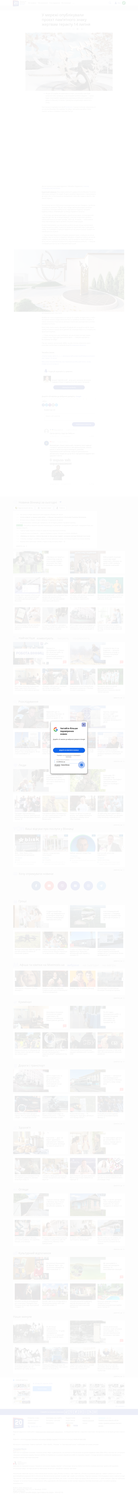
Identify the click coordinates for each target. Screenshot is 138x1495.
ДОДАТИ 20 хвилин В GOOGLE (69, 750)
